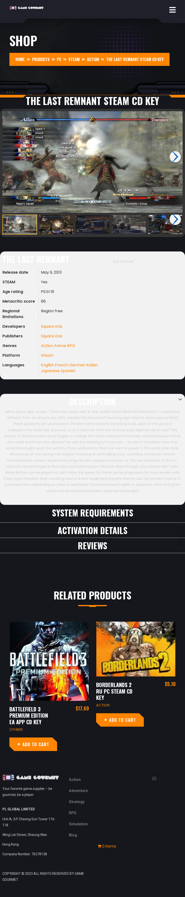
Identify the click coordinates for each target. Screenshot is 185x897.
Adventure (78, 790)
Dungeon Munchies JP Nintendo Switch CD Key (123, 718)
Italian (92, 365)
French (62, 365)
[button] (154, 778)
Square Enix (51, 326)
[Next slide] (175, 157)
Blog (73, 835)
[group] (92, 162)
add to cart (44, 720)
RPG (71, 345)
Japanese (51, 371)
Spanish (68, 371)
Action (47, 345)
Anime (60, 345)
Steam (47, 355)
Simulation (78, 824)
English (48, 365)
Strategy (77, 802)
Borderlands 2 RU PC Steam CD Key (36, 691)
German (77, 365)
